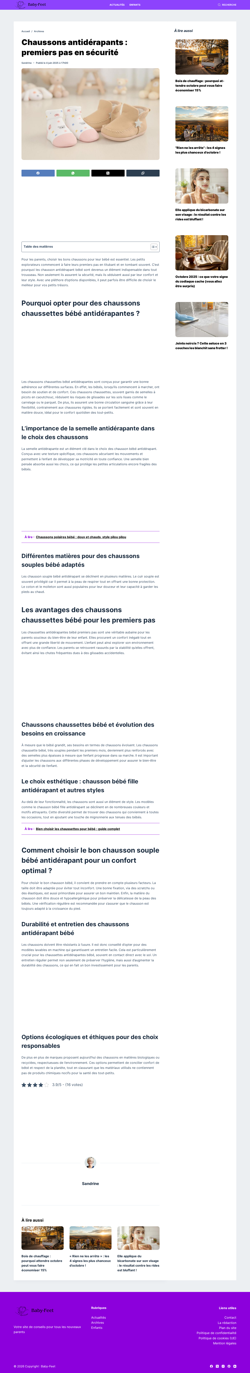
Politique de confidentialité (216, 1333)
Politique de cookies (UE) (217, 1338)
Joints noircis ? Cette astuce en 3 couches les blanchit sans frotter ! (201, 345)
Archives (97, 1322)
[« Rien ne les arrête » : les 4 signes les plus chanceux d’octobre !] (91, 1238)
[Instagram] (223, 1366)
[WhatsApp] (73, 173)
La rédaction (227, 1323)
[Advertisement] (90, 209)
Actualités (117, 4)
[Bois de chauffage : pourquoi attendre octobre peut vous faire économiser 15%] (42, 1238)
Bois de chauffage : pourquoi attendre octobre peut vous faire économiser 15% (199, 85)
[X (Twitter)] (108, 173)
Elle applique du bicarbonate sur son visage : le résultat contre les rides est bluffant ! (200, 214)
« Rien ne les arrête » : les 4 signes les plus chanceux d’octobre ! (90, 1260)
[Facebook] (38, 173)
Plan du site (227, 1328)
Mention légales (224, 1343)
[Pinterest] (229, 1366)
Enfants (134, 4)
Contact (230, 1317)
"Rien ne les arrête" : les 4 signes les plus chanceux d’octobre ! (200, 150)
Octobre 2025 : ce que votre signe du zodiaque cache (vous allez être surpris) (201, 281)
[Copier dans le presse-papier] (143, 173)
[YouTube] (234, 1366)
